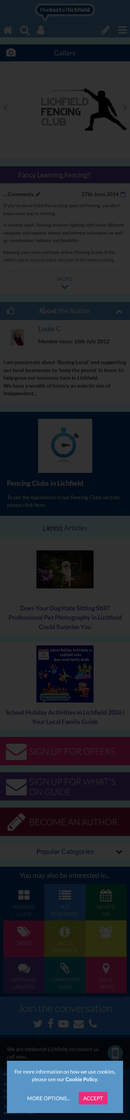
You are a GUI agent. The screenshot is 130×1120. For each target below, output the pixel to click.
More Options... (48, 1098)
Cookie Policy (81, 1079)
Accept (93, 1098)
